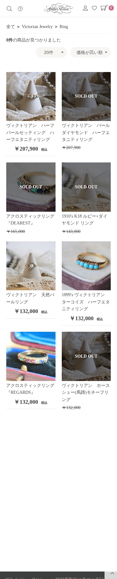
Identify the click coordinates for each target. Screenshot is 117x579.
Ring (64, 26)
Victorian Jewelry (37, 26)
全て (10, 26)
